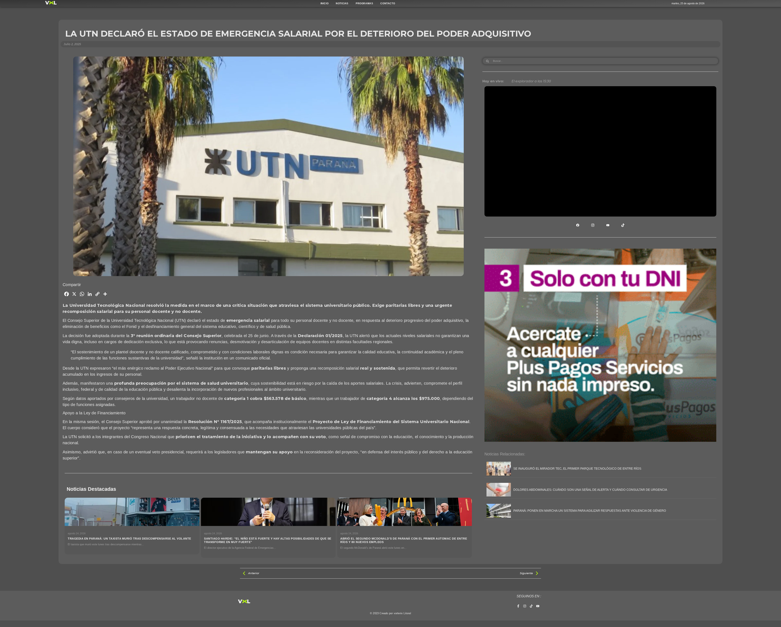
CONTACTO (387, 3)
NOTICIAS (342, 3)
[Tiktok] (531, 606)
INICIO (325, 3)
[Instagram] (524, 606)
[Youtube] (537, 606)
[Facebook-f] (518, 606)
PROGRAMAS (364, 3)
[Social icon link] (577, 225)
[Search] (487, 61)
